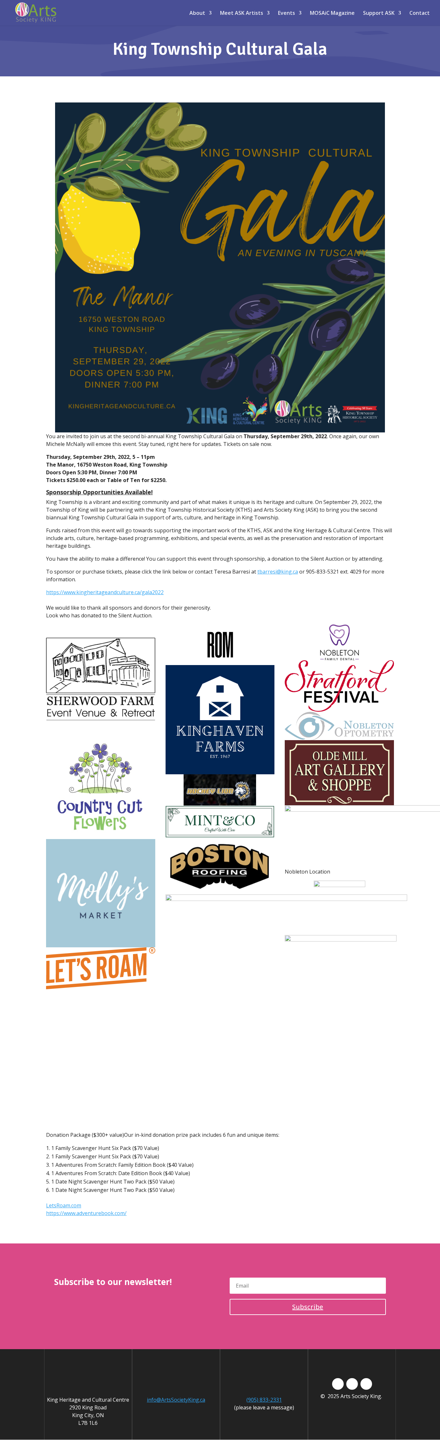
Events (286, 13)
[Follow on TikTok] (352, 1384)
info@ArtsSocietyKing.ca (176, 1399)
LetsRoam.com (63, 1205)
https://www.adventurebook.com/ (86, 1213)
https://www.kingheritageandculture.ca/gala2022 (105, 592)
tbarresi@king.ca (277, 571)
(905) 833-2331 (264, 1399)
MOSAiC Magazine (332, 13)
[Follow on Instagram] (366, 1384)
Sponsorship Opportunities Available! (99, 492)
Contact (419, 13)
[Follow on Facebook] (338, 1384)
